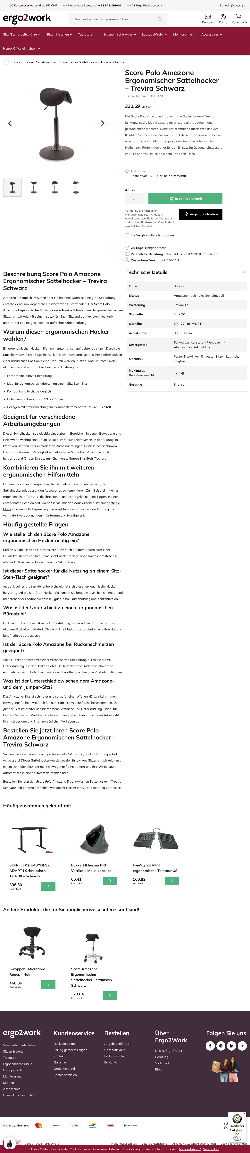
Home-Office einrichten (20, 48)
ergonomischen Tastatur (20, 497)
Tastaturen (86, 34)
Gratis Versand (64, 1068)
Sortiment (162, 1063)
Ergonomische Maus (118, 34)
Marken (8, 1083)
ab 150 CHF (35, 5)
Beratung (161, 1057)
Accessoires (210, 34)
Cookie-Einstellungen (234, 1143)
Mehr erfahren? (190, 1149)
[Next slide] (102, 123)
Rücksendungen (65, 1044)
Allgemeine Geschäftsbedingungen (194, 1143)
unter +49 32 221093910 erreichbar (174, 254)
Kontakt (59, 1056)
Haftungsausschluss (124, 1143)
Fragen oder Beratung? (82, 5)
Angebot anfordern (204, 214)
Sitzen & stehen (57, 34)
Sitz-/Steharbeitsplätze (20, 34)
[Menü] (243, 1114)
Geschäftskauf (114, 1050)
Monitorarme (182, 34)
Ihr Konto (110, 1062)
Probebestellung (116, 1056)
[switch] (237, 1138)
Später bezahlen (65, 1075)
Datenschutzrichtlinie (154, 1143)
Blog (158, 1069)
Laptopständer (153, 34)
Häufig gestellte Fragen (70, 1050)
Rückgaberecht (147, 5)
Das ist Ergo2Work (168, 1051)
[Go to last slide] (10, 123)
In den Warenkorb (188, 199)
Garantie (60, 1062)
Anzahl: (130, 190)
